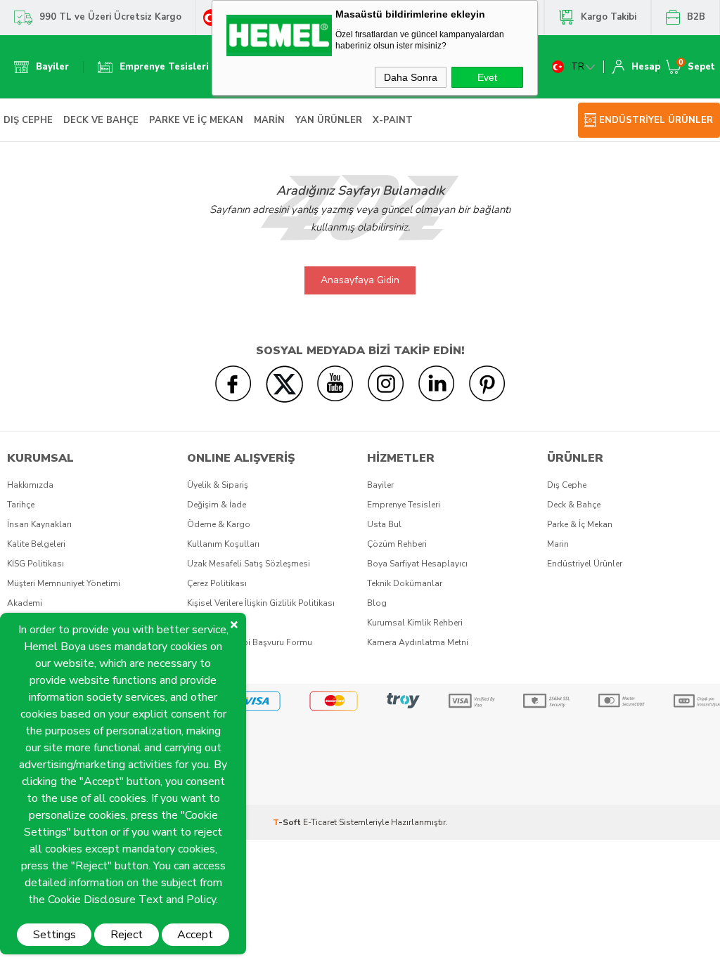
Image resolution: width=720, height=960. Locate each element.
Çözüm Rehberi (397, 544)
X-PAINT (393, 120)
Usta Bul (384, 524)
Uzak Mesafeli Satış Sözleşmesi (248, 563)
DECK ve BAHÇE (101, 120)
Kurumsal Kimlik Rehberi (415, 622)
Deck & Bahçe (573, 504)
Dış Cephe (566, 485)
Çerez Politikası (217, 583)
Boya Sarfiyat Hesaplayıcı (417, 563)
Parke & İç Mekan (579, 524)
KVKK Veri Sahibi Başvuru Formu (249, 642)
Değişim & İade (216, 504)
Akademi (24, 603)
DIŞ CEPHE (28, 120)
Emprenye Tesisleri (403, 504)
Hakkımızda (30, 485)
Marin (558, 544)
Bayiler (380, 485)
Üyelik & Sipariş (217, 485)
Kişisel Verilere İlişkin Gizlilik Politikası (261, 603)
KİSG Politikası (35, 563)
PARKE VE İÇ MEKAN (196, 120)
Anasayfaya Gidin (360, 280)
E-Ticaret (320, 822)
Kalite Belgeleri (36, 544)
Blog (377, 603)
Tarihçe (20, 504)
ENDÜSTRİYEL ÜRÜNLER (656, 120)
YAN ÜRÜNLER (328, 120)
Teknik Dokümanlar (404, 583)
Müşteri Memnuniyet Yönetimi (63, 583)
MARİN (269, 120)
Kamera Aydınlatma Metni (417, 642)
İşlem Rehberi (213, 622)
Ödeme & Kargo (218, 524)
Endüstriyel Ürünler (584, 563)
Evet (487, 77)
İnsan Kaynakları (39, 524)
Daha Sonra (410, 77)
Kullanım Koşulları (223, 544)
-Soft (288, 822)
